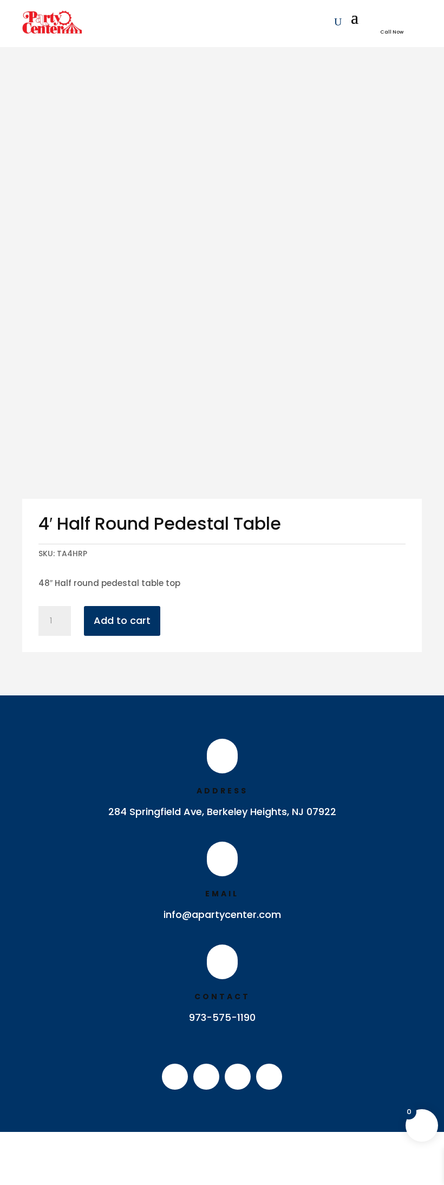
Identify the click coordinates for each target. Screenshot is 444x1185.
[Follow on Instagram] (206, 1077)
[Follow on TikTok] (269, 1077)
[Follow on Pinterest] (238, 1077)
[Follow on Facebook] (175, 1077)
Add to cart (122, 620)
